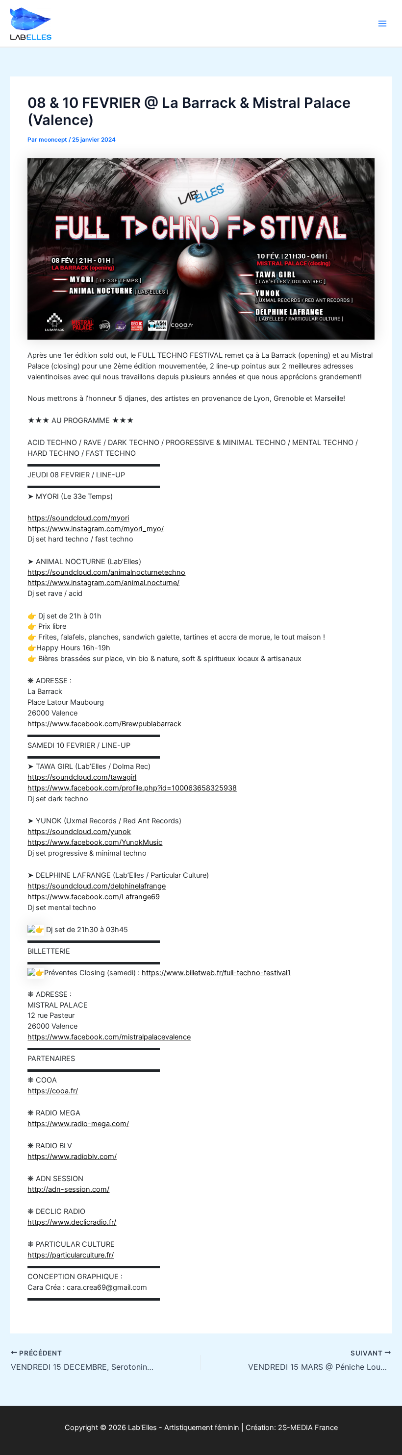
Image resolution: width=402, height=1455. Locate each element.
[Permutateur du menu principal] (382, 23)
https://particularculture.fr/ (70, 1255)
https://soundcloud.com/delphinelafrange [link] (96, 886)
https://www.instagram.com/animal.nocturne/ (103, 582)
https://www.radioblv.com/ (72, 1156)
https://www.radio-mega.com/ (78, 1123)
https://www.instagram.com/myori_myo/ (95, 528)
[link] (94, 842)
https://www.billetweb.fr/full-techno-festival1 (216, 972)
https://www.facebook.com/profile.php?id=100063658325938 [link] (132, 788)
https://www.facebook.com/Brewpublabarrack (104, 723)
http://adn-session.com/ (68, 1189)
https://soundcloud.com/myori (78, 518)
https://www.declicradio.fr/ (71, 1222)
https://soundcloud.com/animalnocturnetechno (106, 572)
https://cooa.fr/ (52, 1090)
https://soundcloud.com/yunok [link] (79, 831)
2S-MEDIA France (308, 1427)
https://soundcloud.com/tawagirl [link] (81, 777)
